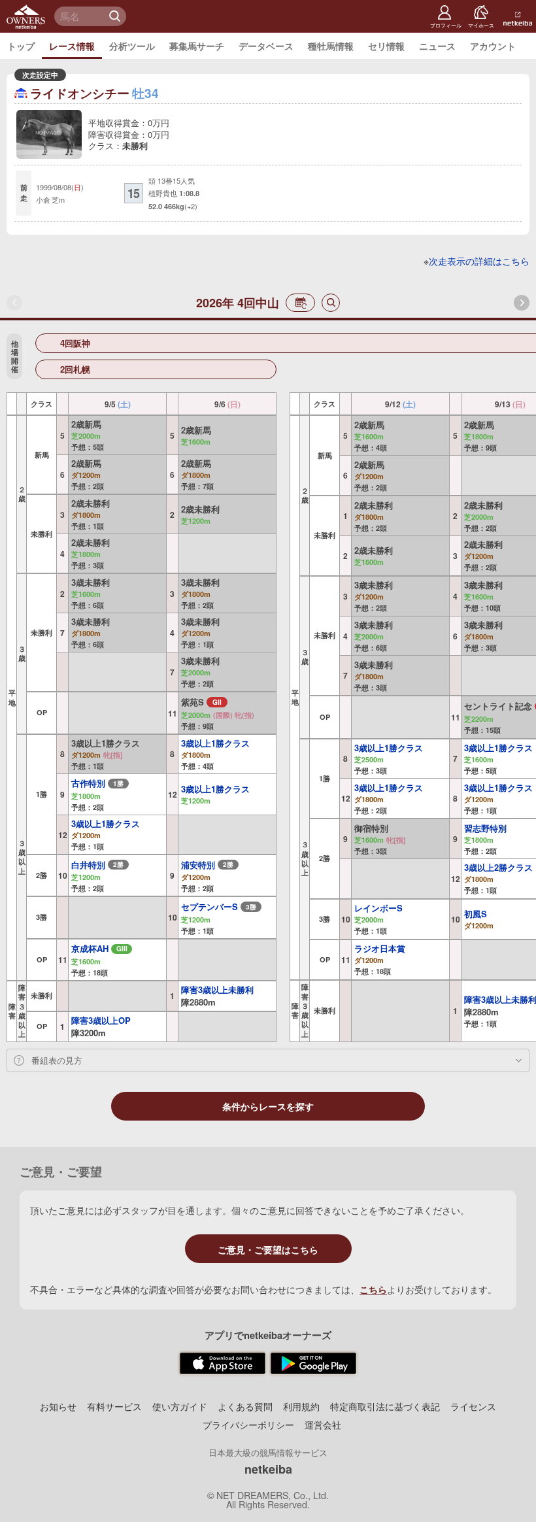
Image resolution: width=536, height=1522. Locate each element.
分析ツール (132, 45)
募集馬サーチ (196, 45)
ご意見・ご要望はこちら (268, 1249)
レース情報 (72, 45)
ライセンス (473, 1406)
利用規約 (301, 1406)
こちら (373, 1289)
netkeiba (268, 1469)
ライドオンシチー (79, 93)
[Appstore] (222, 1364)
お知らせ (58, 1406)
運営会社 (323, 1424)
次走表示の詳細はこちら (479, 260)
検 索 (116, 16)
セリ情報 (386, 45)
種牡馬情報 (331, 45)
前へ (14, 303)
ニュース (437, 45)
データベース (266, 45)
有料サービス (114, 1406)
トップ (21, 45)
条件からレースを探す (268, 1107)
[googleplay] (313, 1364)
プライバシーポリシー (248, 1424)
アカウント (493, 45)
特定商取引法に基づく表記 (385, 1406)
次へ (521, 303)
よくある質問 (245, 1406)
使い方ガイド (179, 1406)
